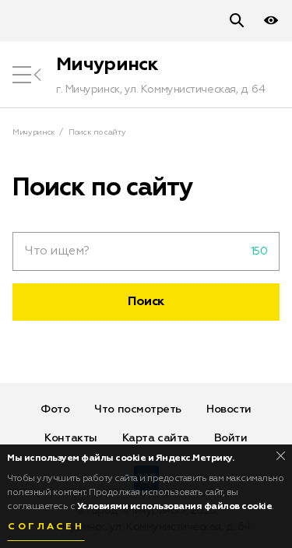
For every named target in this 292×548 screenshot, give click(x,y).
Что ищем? (57, 251)
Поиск (146, 302)
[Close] (280, 455)
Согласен (46, 527)
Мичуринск (107, 64)
